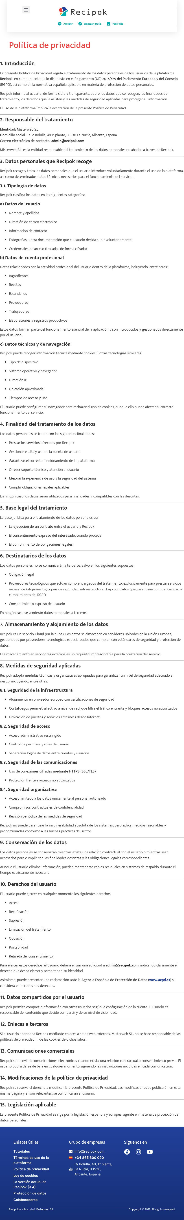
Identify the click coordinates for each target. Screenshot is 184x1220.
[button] (26, 9)
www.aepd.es (159, 980)
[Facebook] (127, 1152)
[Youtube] (150, 1152)
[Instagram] (138, 1152)
